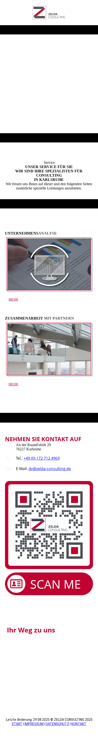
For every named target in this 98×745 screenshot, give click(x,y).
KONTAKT (78, 724)
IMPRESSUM (34, 724)
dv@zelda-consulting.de (50, 468)
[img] (49, 12)
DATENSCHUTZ (57, 724)
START (17, 724)
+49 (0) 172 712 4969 (42, 458)
